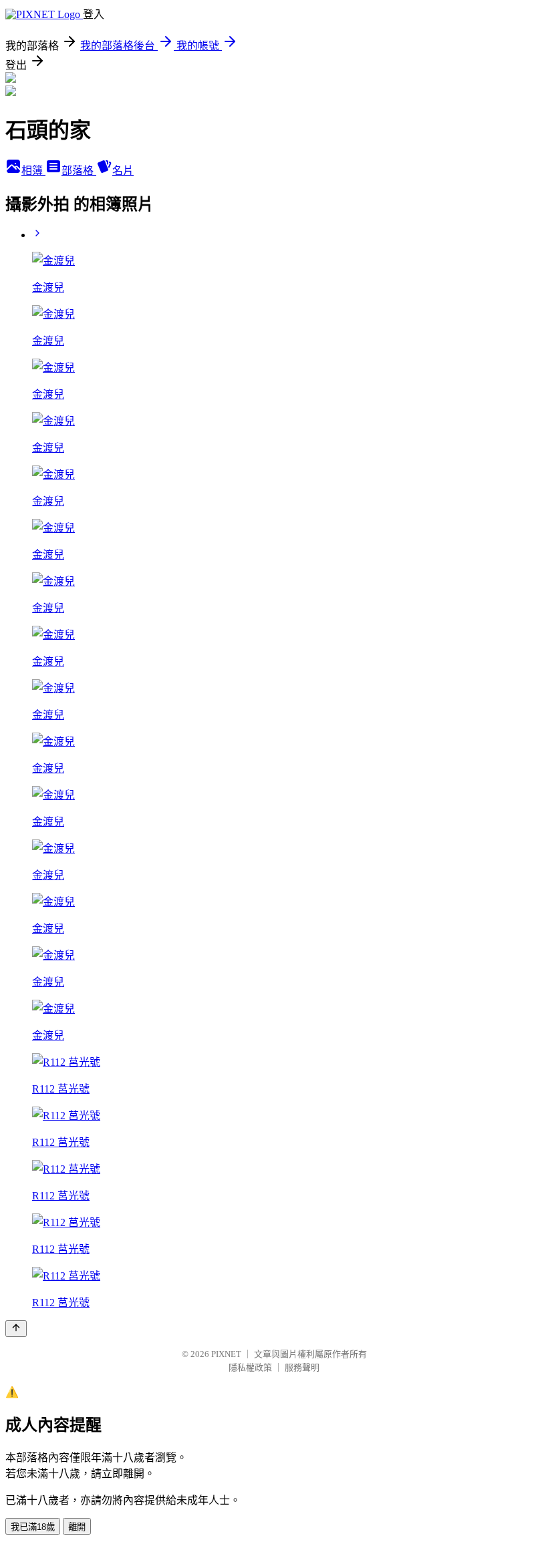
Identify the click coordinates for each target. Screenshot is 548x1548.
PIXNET (226, 1354)
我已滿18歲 (33, 1527)
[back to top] (16, 1328)
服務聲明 (302, 1367)
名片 (123, 170)
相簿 (33, 170)
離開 (77, 1527)
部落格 (78, 170)
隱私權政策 (250, 1367)
